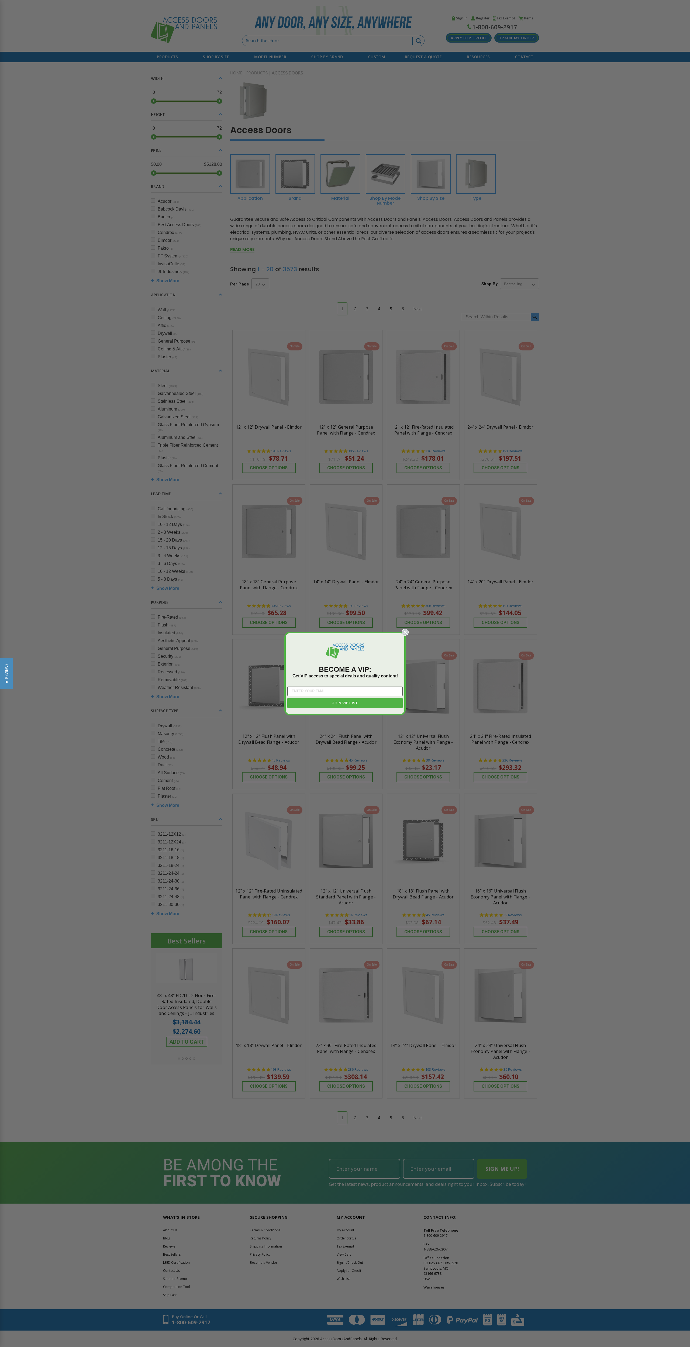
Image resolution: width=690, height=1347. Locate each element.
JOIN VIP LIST (345, 703)
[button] (6, 673)
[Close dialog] (405, 632)
